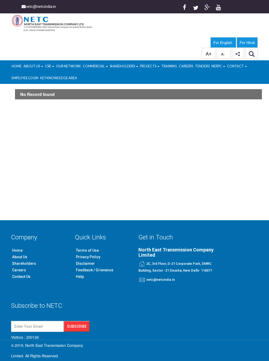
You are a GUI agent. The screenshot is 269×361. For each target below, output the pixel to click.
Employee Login (25, 78)
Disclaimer (85, 263)
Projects (148, 66)
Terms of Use (87, 250)
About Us (31, 66)
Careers (186, 66)
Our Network (68, 66)
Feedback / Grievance (94, 270)
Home (17, 66)
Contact (235, 66)
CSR (48, 66)
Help (80, 276)
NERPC (217, 66)
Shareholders (123, 66)
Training (169, 66)
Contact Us (21, 276)
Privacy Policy (88, 257)
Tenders (202, 66)
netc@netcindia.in (160, 280)
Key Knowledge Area (58, 78)
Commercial (94, 66)
